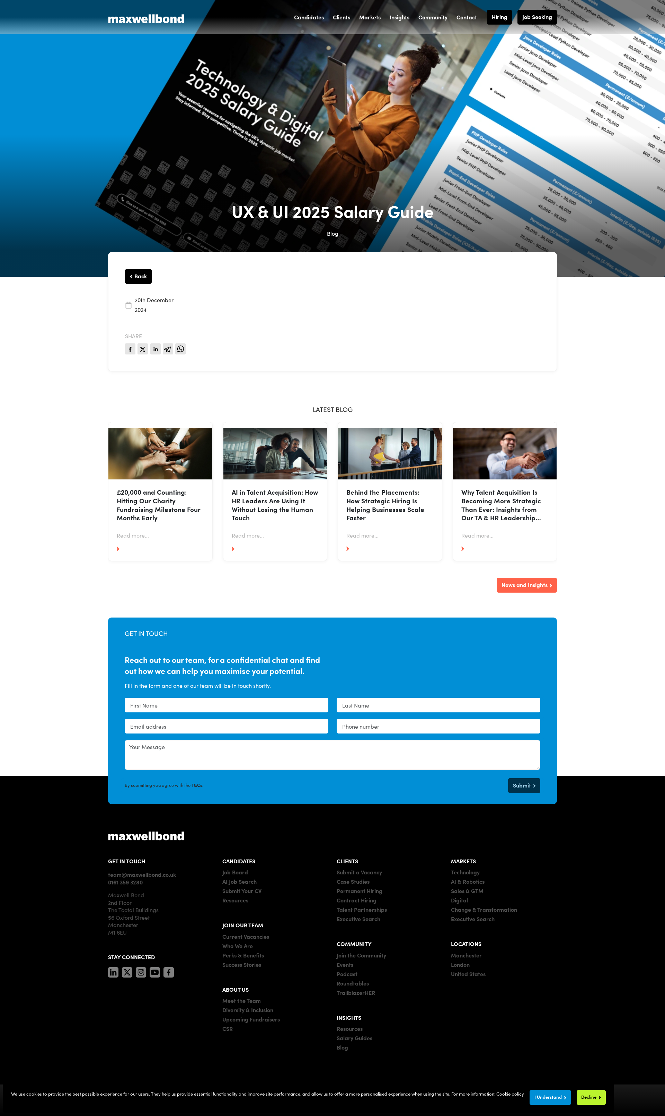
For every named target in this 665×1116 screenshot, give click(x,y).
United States (468, 974)
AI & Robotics (468, 881)
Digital (459, 900)
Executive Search (358, 918)
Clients (341, 17)
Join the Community (361, 955)
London (460, 964)
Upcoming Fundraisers (251, 1019)
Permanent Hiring (359, 890)
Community (432, 17)
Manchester (466, 955)
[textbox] (226, 705)
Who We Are (237, 946)
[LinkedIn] (113, 971)
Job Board (235, 872)
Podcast (347, 974)
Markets (370, 17)
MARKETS (463, 861)
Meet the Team (241, 1000)
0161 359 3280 (125, 882)
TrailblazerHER (356, 992)
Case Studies (353, 881)
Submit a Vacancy (359, 872)
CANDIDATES (238, 861)
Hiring (499, 16)
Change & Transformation (484, 909)
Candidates (309, 17)
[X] (127, 971)
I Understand (548, 1097)
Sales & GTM (467, 890)
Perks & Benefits (243, 955)
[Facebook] (168, 971)
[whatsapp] (180, 348)
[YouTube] (155, 971)
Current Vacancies (245, 936)
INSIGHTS (349, 1017)
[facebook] (130, 348)
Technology (465, 872)
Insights (399, 17)
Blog (342, 1047)
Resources (235, 900)
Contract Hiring (356, 900)
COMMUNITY (354, 943)
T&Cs (197, 785)
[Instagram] (141, 971)
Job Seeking (537, 16)
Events (345, 964)
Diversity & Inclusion (247, 1010)
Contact (466, 17)
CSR (227, 1028)
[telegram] (168, 348)
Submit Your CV (241, 890)
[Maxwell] (146, 835)
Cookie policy (510, 1093)
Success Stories (241, 964)
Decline (588, 1097)
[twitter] (143, 348)
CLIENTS (347, 861)
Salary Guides (354, 1038)
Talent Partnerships (362, 909)
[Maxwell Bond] (146, 16)
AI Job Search (239, 881)
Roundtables (353, 983)
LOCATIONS (466, 943)
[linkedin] (155, 348)
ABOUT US (235, 989)
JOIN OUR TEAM (242, 925)
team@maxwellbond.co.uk (142, 874)
